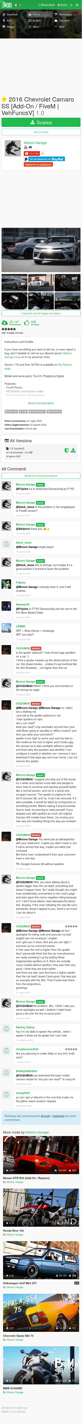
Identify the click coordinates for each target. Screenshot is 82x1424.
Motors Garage (35, 142)
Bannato (36, 648)
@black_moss (25, 507)
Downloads (15, 324)
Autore (40, 484)
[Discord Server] (30, 147)
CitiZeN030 (23, 648)
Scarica (43, 122)
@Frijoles (22, 489)
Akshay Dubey (25, 1027)
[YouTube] (25, 147)
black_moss (24, 542)
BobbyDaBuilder (26, 1071)
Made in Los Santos (13, 1411)
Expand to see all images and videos (41, 313)
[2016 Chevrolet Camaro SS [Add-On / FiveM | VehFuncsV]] (41, 250)
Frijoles (21, 582)
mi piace (35, 324)
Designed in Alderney (14, 1408)
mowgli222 (23, 1093)
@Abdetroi (23, 529)
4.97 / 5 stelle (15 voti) (12, 333)
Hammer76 (22, 604)
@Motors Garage (27, 547)
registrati (58, 1116)
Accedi (45, 1116)
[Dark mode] (71, 5)
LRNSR (20, 626)
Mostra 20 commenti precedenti (41, 475)
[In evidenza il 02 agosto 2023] (4, 99)
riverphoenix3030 (27, 1049)
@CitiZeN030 (24, 686)
